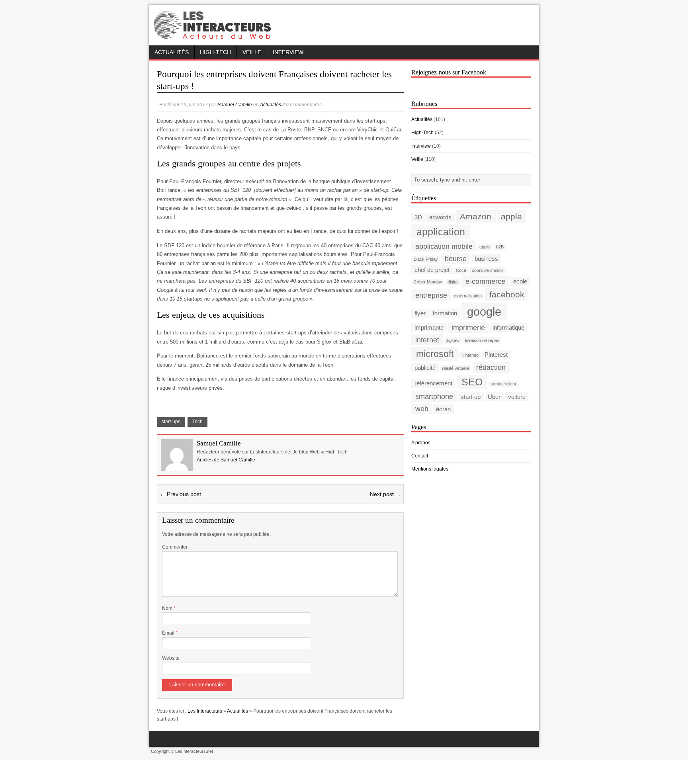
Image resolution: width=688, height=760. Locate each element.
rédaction (491, 367)
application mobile (444, 246)
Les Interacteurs (205, 711)
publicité (425, 367)
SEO (472, 382)
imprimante (429, 327)
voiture (517, 396)
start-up (471, 396)
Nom (168, 608)
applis (485, 246)
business (486, 258)
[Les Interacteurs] (213, 36)
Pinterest (496, 354)
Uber (494, 396)
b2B (500, 246)
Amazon (475, 216)
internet (427, 339)
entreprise (431, 295)
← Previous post (180, 494)
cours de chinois (488, 270)
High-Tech (215, 52)
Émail (169, 633)
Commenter (175, 547)
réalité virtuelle (455, 368)
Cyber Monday (428, 281)
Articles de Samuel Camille (226, 460)
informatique (508, 327)
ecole (520, 281)
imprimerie (468, 327)
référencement (433, 383)
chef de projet (432, 269)
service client (503, 383)
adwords (440, 217)
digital (453, 281)
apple (511, 216)
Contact (419, 456)
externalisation (468, 295)
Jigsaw (452, 340)
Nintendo (470, 355)
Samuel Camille (234, 104)
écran (443, 409)
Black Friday (426, 259)
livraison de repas (482, 340)
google (484, 311)
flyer (420, 313)
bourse (456, 258)
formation (445, 313)
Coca (461, 270)
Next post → (385, 494)
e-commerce (485, 281)
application (440, 232)
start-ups (171, 421)
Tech (197, 421)
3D (418, 217)
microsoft (434, 353)
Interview (288, 52)
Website (171, 658)
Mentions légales (429, 469)
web (421, 408)
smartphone (434, 396)
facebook (506, 294)
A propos (420, 442)
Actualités (171, 52)
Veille (251, 52)
